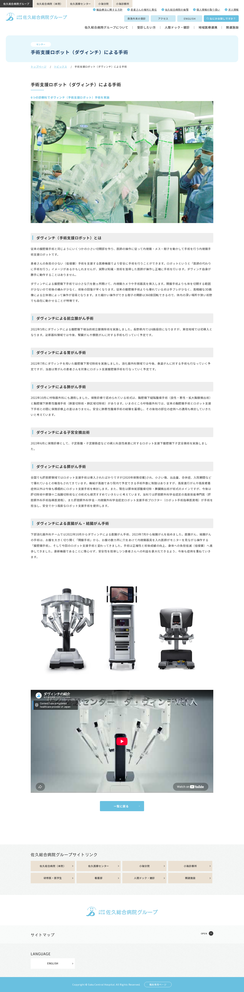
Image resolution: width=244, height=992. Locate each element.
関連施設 (232, 27)
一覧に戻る (121, 806)
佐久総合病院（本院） (50, 3)
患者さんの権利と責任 (144, 9)
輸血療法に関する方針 (109, 9)
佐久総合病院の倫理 (177, 9)
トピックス (60, 66)
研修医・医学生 (53, 878)
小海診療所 (122, 3)
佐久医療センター (80, 3)
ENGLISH (190, 18)
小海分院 (103, 3)
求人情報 (233, 9)
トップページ (38, 66)
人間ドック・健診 (177, 27)
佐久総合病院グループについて (106, 27)
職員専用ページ (157, 984)
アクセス (163, 18)
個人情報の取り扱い (208, 9)
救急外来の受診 (136, 18)
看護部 (98, 878)
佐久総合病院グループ (16, 3)
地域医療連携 (208, 27)
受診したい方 (146, 27)
